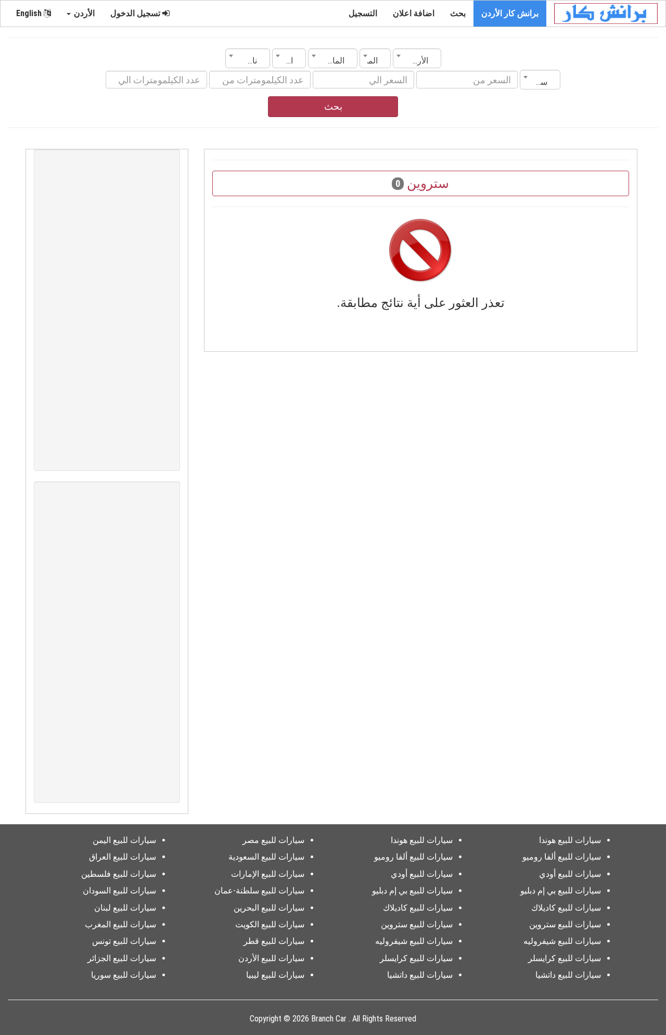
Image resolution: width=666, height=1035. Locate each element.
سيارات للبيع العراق (122, 857)
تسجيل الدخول (136, 13)
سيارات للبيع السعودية (266, 857)
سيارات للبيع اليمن (124, 840)
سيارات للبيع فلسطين (118, 874)
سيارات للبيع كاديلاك (566, 908)
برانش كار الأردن (510, 13)
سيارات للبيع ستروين (565, 924)
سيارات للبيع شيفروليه (562, 941)
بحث (458, 13)
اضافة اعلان (413, 13)
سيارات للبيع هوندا (570, 840)
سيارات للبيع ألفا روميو (561, 857)
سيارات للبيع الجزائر (121, 958)
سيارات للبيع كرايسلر (564, 958)
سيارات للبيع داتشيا (568, 975)
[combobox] (417, 58)
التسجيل (363, 13)
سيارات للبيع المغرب (120, 924)
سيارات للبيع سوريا (123, 975)
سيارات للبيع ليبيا (275, 975)
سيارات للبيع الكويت (269, 924)
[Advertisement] (107, 310)
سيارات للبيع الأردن (271, 958)
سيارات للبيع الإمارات (267, 874)
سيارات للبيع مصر (273, 840)
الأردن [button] (83, 13)
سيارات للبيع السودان (119, 891)
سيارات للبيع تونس (124, 941)
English (30, 13)
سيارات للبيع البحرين (269, 908)
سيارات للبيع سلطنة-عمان (259, 891)
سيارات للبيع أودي (570, 874)
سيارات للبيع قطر (274, 941)
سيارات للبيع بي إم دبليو (560, 891)
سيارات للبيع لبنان (125, 908)
